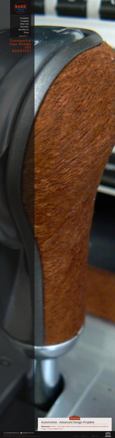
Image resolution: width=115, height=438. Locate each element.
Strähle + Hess (56, 426)
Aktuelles (24, 26)
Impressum (7, 434)
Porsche (60, 429)
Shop (26, 32)
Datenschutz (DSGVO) (19, 434)
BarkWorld (24, 29)
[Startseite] (20, 7)
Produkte (24, 18)
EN (28, 36)
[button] (77, 436)
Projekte (25, 21)
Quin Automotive (86, 426)
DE (25, 36)
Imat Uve (99, 426)
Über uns (24, 23)
